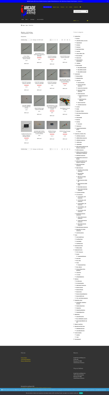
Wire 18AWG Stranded (82, 67)
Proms (77, 262)
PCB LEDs (78, 115)
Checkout (62, 7)
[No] (107, 393)
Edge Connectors (79, 167)
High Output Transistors (81, 285)
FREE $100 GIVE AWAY (47, 7)
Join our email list (40, 19)
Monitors (76, 278)
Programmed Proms (82, 264)
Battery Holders (79, 76)
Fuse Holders (78, 241)
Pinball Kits (78, 308)
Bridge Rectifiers (79, 78)
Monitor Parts (79, 291)
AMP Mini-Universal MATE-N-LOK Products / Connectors (81, 152)
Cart (66, 7)
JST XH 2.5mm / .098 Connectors (82, 211)
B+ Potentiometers (80, 283)
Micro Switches (79, 55)
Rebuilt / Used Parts (79, 324)
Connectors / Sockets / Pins (80, 133)
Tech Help (32, 19)
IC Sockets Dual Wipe (80, 192)
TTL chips (78, 274)
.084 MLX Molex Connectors (81, 138)
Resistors (78, 119)
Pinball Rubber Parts (80, 312)
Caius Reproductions (80, 330)
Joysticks (78, 51)
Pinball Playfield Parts (80, 310)
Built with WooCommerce (45, 387)
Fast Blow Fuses (79, 239)
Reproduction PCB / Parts (80, 326)
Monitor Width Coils (80, 296)
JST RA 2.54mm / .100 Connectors (82, 204)
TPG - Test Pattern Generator (82, 298)
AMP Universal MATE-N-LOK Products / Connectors (81, 161)
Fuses (76, 234)
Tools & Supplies (78, 332)
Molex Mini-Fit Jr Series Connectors (80, 230)
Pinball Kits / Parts (78, 300)
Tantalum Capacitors (82, 104)
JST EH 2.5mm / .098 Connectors (82, 197)
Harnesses (78, 47)
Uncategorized (78, 339)
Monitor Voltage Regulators (81, 293)
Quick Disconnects (80, 232)
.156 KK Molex (79, 144)
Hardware (78, 44)
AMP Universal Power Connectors (80, 165)
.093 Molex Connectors (80, 140)
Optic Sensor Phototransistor (82, 113)
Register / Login (56, 7)
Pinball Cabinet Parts (80, 305)
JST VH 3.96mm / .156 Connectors (82, 207)
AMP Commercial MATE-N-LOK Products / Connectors (82, 147)
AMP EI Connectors (80, 149)
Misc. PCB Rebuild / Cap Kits (81, 318)
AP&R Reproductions (80, 328)
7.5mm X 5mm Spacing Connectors (82, 221)
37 (64, 39)
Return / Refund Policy (26, 361)
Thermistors (78, 126)
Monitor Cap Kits (79, 287)
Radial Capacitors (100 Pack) (82, 100)
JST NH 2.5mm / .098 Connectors (82, 200)
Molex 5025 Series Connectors (82, 227)
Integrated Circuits (78, 249)
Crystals (78, 106)
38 (67, 39)
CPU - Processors (79, 252)
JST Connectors (79, 194)
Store (26, 19)
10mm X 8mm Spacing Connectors (82, 217)
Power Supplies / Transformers (79, 60)
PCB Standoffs (79, 117)
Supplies (78, 334)
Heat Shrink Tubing (80, 49)
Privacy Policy (24, 357)
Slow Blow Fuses (79, 243)
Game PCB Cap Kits (80, 316)
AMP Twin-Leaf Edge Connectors (82, 177)
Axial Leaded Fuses (80, 237)
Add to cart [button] (26, 63)
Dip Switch (80, 123)
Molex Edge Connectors (82, 186)
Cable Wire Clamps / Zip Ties (81, 40)
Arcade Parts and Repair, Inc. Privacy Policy (30, 387)
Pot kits (79, 131)
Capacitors (78, 80)
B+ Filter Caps (79, 281)
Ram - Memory (79, 267)
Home (23, 19)
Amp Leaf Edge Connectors (81, 174)
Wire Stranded (79, 65)
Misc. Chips (78, 260)
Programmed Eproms (82, 256)
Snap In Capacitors (81, 102)
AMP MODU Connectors (80, 155)
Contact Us (76, 7)
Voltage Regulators (80, 276)
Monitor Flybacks (79, 289)
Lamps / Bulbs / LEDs (80, 53)
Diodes (77, 108)
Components (77, 73)
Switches (78, 121)
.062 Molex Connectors (80, 135)
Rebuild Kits (77, 314)
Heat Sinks (78, 258)
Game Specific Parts (79, 245)
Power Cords (78, 57)
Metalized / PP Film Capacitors (81, 91)
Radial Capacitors (81, 93)
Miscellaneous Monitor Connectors (80, 214)
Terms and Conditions (25, 359)
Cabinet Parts (77, 36)
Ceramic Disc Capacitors (82, 88)
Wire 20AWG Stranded (82, 69)
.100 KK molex (79, 142)
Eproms (77, 254)
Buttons (78, 38)
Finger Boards (79, 42)
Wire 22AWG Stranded (82, 71)
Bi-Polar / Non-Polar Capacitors (82, 85)
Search (87, 11)
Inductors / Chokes (80, 111)
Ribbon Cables (79, 247)
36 (62, 39)
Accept (81, 393)
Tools (77, 337)
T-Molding (78, 63)
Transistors (78, 272)
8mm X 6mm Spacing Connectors (82, 224)
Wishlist (70, 7)
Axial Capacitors (81, 82)
